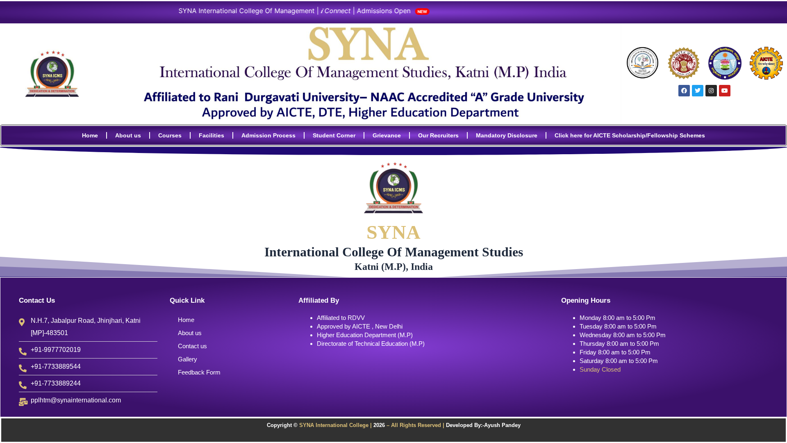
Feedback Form (199, 372)
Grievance (387, 135)
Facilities (211, 135)
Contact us (192, 346)
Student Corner (334, 135)
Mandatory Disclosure (506, 135)
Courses (170, 135)
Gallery (187, 359)
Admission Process (268, 135)
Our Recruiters (438, 135)
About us (128, 135)
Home (90, 135)
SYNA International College (333, 425)
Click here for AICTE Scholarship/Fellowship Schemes (630, 135)
